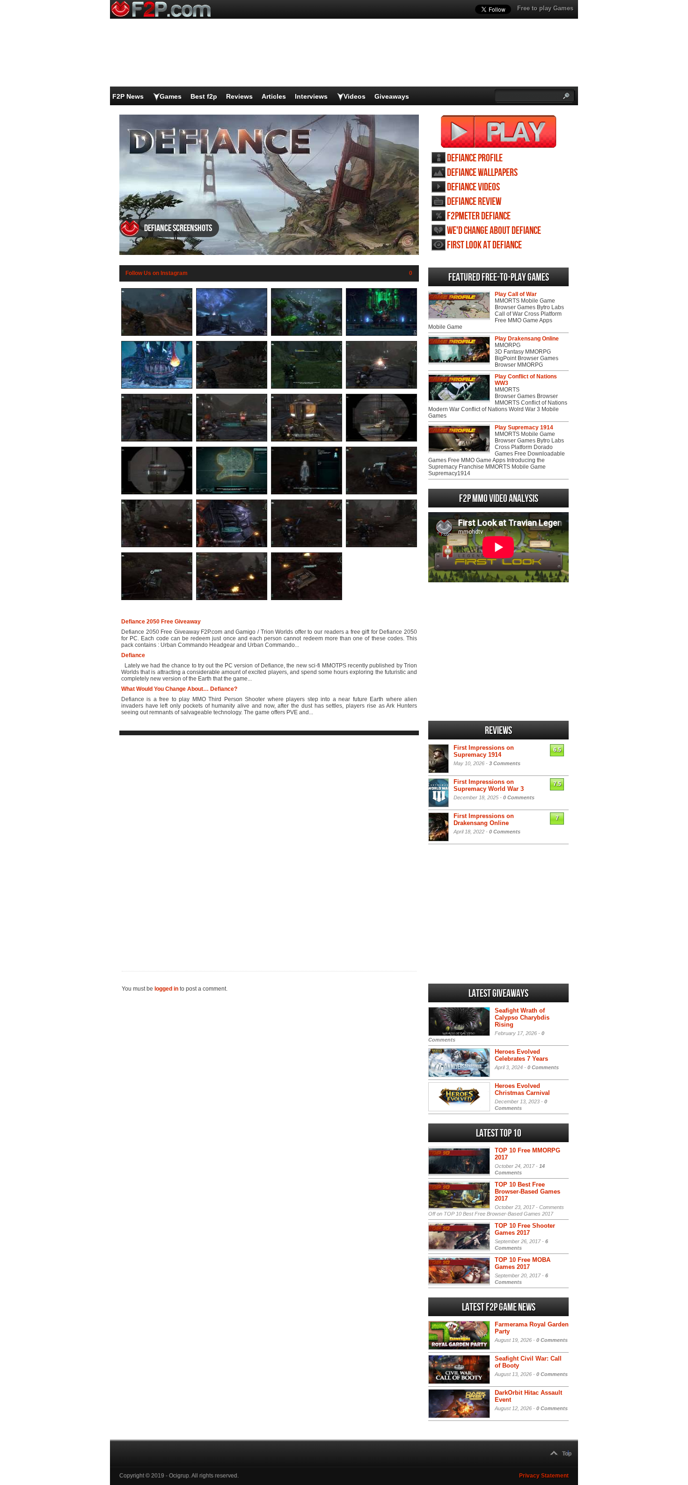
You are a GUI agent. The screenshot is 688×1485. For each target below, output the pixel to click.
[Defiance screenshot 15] (306, 492)
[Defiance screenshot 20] (381, 545)
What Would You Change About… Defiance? (179, 689)
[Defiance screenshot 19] (306, 545)
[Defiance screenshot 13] (156, 492)
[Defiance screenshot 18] (231, 545)
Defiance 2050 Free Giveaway (161, 621)
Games (171, 96)
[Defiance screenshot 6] (231, 387)
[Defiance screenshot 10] (231, 439)
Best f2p (203, 96)
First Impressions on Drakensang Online (484, 819)
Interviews (311, 96)
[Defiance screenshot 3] (306, 334)
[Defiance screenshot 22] (231, 598)
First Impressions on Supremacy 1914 (484, 751)
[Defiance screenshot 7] (306, 387)
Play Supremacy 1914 (524, 427)
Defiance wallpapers (482, 173)
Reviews (239, 96)
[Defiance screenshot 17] (156, 545)
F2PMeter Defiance (479, 216)
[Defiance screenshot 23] (306, 598)
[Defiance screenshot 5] (156, 387)
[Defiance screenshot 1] (156, 334)
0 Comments (518, 797)
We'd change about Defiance (494, 231)
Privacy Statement (544, 1475)
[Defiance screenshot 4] (381, 334)
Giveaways (391, 96)
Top (566, 1453)
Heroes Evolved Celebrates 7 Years (521, 1055)
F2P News (128, 96)
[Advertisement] (269, 845)
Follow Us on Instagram (156, 273)
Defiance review (474, 202)
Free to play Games (545, 8)
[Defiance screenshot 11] (306, 439)
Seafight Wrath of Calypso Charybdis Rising (522, 1017)
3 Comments (504, 763)
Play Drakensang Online (527, 338)
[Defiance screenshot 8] (381, 387)
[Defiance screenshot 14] (231, 492)
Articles (274, 96)
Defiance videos (473, 187)
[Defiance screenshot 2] (231, 334)
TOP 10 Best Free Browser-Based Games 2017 (527, 1191)
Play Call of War (516, 294)
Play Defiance (498, 131)
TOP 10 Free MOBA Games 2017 (522, 1263)
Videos (355, 96)
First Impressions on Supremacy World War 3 (489, 785)
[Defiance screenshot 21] (156, 598)
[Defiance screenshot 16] (381, 492)
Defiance (133, 655)
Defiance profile (475, 158)
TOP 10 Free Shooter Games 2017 (525, 1229)
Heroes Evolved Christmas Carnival (522, 1089)
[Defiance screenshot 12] (381, 439)
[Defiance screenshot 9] (156, 439)
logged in (166, 988)
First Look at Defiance (484, 245)
